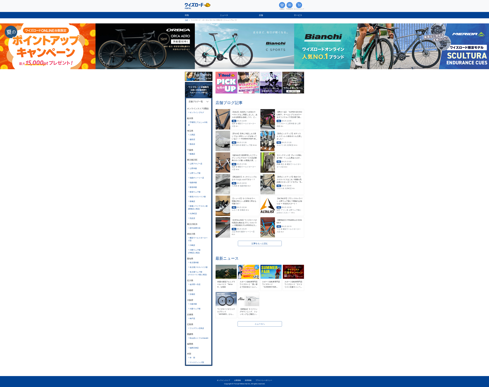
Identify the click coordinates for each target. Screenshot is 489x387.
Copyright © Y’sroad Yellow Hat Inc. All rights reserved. (244, 384)
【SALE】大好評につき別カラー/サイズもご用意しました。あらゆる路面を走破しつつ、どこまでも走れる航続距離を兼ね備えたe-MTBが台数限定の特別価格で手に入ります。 (244, 118)
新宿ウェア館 (195, 192)
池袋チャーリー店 (197, 178)
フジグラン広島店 (197, 328)
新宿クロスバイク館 (198, 196)
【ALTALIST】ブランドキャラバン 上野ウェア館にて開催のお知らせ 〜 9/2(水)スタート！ (289, 201)
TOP (186, 20)
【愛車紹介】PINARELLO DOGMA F (289, 221)
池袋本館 (193, 182)
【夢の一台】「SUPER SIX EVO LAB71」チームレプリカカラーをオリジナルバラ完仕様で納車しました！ (289, 116)
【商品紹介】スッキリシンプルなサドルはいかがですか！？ (244, 178)
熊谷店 (192, 144)
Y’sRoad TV (289, 9)
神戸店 (192, 318)
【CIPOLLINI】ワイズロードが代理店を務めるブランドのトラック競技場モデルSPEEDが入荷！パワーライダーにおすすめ (244, 224)
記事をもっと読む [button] (260, 243)
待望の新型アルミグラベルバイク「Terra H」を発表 (226, 284)
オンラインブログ (197, 112)
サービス (298, 15)
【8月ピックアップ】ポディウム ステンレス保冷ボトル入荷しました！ (289, 136)
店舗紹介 (282, 9)
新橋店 (192, 201)
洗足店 (192, 218)
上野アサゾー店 (196, 163)
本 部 (192, 357)
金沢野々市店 (195, 284)
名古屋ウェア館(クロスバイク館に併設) (197, 273)
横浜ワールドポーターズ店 (198, 239)
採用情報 (248, 380)
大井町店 (193, 213)
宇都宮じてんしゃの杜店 (198, 123)
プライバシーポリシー (264, 380)
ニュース (224, 15)
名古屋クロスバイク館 (199, 267)
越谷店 (192, 139)
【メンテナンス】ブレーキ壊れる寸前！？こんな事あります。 (289, 156)
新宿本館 (193, 187)
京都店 (192, 294)
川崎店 (192, 245)
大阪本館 (193, 304)
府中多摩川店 (195, 228)
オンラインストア (299, 9)
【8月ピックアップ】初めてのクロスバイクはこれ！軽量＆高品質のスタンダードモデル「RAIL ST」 (289, 181)
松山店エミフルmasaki (199, 338)
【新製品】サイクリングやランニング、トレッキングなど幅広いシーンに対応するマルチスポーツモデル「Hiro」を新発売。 (248, 315)
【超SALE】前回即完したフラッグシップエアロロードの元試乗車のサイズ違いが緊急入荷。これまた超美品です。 (244, 159)
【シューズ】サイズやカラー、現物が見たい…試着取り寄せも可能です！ (244, 201)
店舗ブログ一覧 (196, 101)
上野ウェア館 (195, 173)
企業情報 (237, 380)
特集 (187, 15)
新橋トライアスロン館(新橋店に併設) (198, 207)
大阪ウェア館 (195, 308)
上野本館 (193, 168)
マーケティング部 (197, 362)
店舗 (261, 15)
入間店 (192, 134)
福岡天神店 (194, 348)
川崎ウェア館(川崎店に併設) (194, 251)
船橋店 (192, 154)
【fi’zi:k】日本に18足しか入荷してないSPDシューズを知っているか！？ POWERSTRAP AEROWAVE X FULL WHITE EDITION (244, 138)
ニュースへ (260, 324)
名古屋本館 (194, 262)
